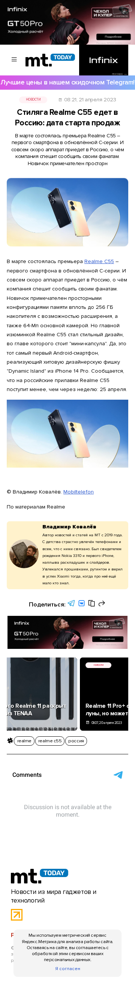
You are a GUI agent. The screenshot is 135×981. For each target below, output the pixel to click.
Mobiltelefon (78, 492)
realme (24, 741)
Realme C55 (99, 261)
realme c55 (50, 741)
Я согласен (67, 969)
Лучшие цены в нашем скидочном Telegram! (67, 82)
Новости (33, 100)
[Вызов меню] (14, 60)
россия (76, 741)
